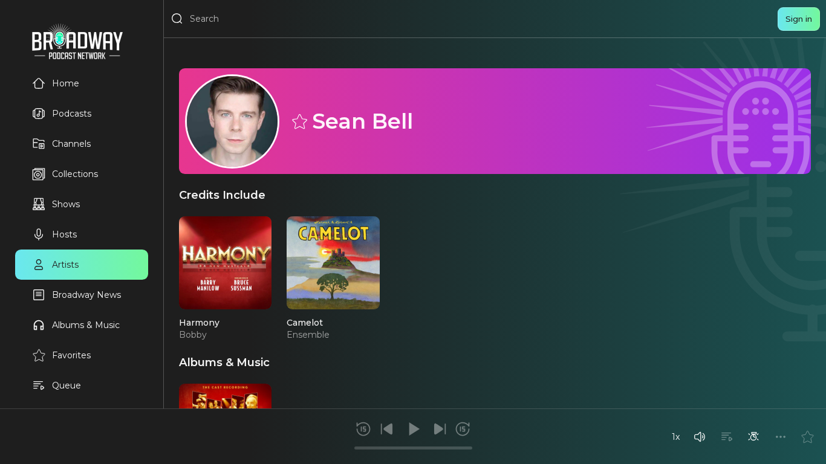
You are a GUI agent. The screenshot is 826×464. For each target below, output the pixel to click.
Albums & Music (86, 325)
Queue (66, 385)
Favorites (71, 355)
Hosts (64, 234)
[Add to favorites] (807, 437)
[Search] (177, 18)
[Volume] (699, 436)
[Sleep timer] (753, 436)
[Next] (439, 428)
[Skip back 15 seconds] (363, 428)
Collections (75, 174)
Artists (65, 264)
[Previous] (387, 428)
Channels (71, 143)
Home (65, 83)
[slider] (413, 448)
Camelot (305, 322)
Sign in (798, 19)
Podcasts (71, 113)
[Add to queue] (727, 437)
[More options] (780, 437)
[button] (699, 436)
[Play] (413, 428)
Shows (66, 204)
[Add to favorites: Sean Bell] (299, 121)
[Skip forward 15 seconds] (462, 428)
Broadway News (86, 294)
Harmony (199, 322)
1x (676, 436)
